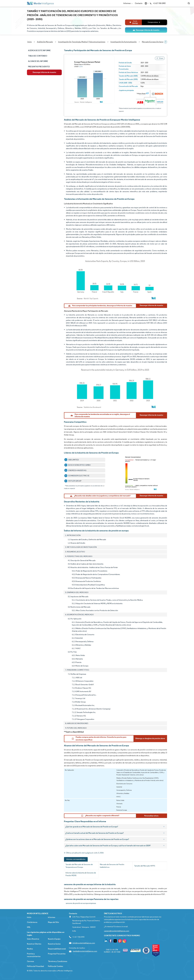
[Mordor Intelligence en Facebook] (110, 941)
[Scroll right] (165, 41)
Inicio (29, 917)
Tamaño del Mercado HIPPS (144, 866)
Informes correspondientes (75, 859)
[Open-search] (189, 3)
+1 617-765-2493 (159, 3)
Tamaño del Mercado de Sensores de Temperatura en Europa (79, 865)
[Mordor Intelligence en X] (115, 941)
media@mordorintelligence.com (85, 951)
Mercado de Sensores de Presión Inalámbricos (112, 865)
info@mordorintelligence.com (83, 943)
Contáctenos (32, 922)
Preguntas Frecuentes (56, 954)
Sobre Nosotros (33, 939)
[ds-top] (146, 30)
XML (28, 927)
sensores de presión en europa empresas (81, 903)
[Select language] (146, 3)
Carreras (30, 961)
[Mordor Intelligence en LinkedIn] (106, 941)
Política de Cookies (55, 966)
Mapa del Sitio (53, 922)
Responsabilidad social (57, 949)
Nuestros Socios (54, 944)
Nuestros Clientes (34, 944)
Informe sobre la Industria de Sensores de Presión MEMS (80, 874)
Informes (127, 3)
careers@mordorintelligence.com (116, 931)
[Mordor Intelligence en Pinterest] (120, 941)
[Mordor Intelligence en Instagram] (124, 941)
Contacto (138, 3)
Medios (30, 949)
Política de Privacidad (35, 966)
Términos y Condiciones (57, 961)
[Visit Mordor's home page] (40, 3)
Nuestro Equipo (54, 939)
